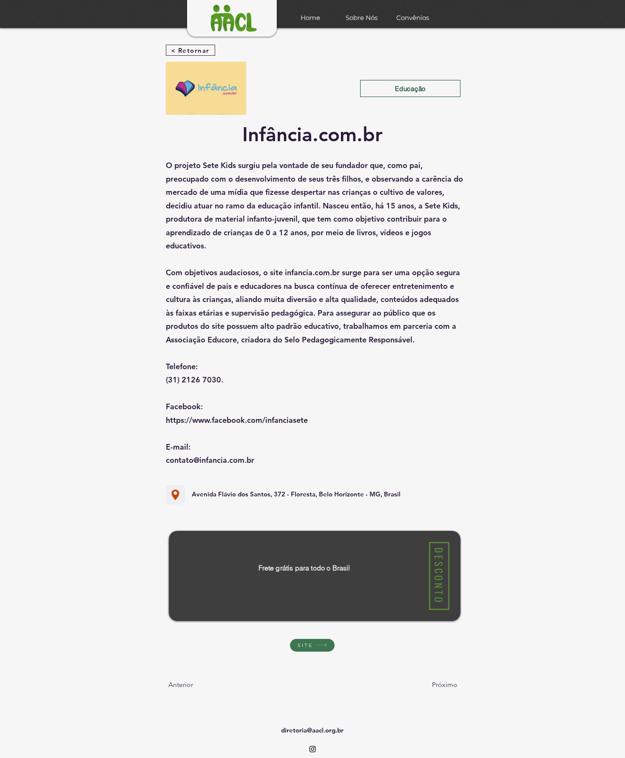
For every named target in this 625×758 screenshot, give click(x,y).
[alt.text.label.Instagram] (312, 749)
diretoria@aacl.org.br (312, 730)
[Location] (175, 494)
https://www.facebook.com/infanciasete (237, 420)
